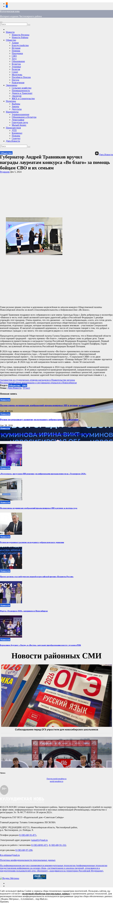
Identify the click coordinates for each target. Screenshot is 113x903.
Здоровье (16, 66)
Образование (18, 61)
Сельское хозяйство (21, 88)
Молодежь (17, 74)
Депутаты (17, 109)
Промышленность (21, 90)
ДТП (14, 130)
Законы (15, 106)
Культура (16, 64)
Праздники (17, 53)
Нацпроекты (12, 112)
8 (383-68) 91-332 (57, 845)
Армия (15, 42)
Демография (18, 119)
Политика (11, 101)
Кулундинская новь (10, 11)
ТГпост (26, 388)
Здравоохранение (20, 114)
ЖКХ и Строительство (23, 98)
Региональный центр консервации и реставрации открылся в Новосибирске (38, 382)
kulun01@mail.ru (39, 840)
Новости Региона (20, 34)
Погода (15, 80)
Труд (14, 58)
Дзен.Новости (13, 141)
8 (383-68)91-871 (39, 845)
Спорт (15, 72)
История (16, 48)
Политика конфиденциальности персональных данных (27, 860)
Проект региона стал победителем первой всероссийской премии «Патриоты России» (45, 434)
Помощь (16, 50)
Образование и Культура (24, 117)
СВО (14, 56)
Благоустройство (20, 45)
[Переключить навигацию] (1, 22)
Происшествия (13, 127)
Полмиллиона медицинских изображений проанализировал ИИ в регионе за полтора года (47, 405)
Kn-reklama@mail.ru (10, 855)
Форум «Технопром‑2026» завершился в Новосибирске (24, 611)
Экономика (11, 85)
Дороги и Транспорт (22, 93)
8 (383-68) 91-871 (27, 835)
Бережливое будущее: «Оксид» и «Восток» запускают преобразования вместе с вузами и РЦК (40, 645)
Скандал (16, 138)
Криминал (17, 133)
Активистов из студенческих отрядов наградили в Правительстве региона (37, 380)
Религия (16, 69)
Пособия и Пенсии (21, 77)
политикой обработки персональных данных (46, 893)
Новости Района (20, 37)
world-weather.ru (56, 781)
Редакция (4, 172)
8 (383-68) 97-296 (24, 850)
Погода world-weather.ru (57, 779)
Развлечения (18, 82)
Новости (10, 32)
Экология (16, 96)
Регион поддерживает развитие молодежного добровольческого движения (39, 419)
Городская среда (20, 122)
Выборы (16, 104)
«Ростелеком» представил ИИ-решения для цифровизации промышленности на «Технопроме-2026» (43, 474)
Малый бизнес (19, 125)
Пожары (16, 135)
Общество (11, 40)
